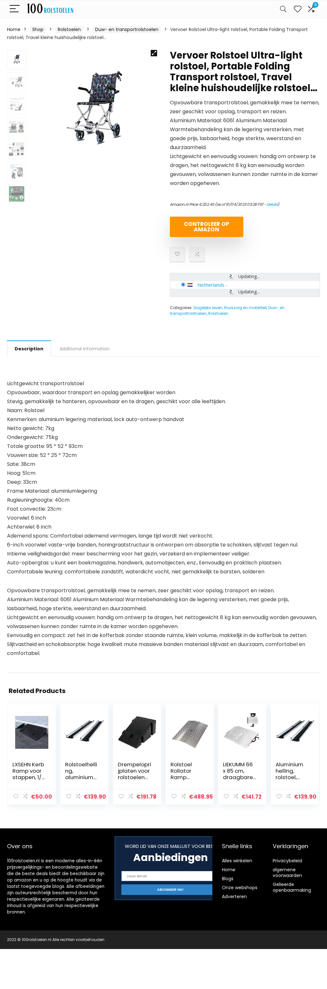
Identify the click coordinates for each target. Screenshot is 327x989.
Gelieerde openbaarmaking (292, 887)
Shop (37, 29)
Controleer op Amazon (206, 226)
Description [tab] (29, 349)
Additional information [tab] (85, 349)
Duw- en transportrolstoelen (126, 29)
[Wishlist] (297, 9)
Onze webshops (239, 887)
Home (13, 29)
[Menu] (14, 9)
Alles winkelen (237, 860)
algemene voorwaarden (287, 872)
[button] (154, 53)
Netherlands (210, 285)
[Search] (283, 9)
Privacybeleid (287, 860)
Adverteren (234, 896)
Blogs (227, 878)
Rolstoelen (69, 29)
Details (272, 204)
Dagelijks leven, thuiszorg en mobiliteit (230, 307)
